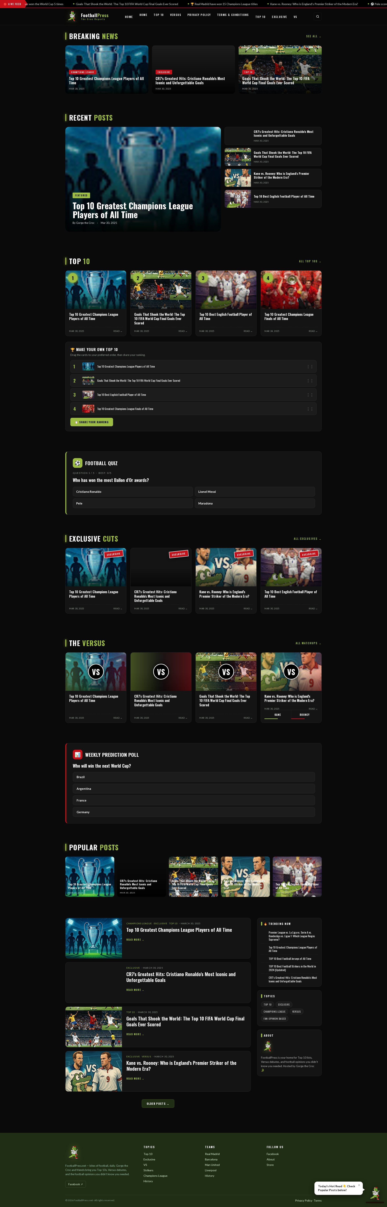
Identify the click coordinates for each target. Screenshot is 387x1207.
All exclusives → (308, 539)
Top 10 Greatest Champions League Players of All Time (179, 929)
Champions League (139, 923)
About (271, 1159)
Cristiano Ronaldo (88, 491)
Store (270, 1164)
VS (295, 17)
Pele (79, 503)
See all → (314, 36)
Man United (212, 1164)
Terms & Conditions (233, 15)
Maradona (205, 503)
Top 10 (159, 15)
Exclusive (279, 17)
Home (129, 17)
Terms (318, 1200)
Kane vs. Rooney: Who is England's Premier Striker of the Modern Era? (181, 1065)
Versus (175, 15)
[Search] (318, 17)
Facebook (273, 1154)
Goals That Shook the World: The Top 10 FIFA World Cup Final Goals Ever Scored (185, 1021)
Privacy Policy (199, 15)
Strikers (148, 1170)
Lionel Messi (207, 491)
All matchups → (309, 643)
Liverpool (210, 1170)
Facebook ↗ (75, 1184)
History (148, 1181)
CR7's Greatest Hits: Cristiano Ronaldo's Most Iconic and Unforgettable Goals (181, 976)
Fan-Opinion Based (275, 1018)
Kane (278, 715)
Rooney (305, 715)
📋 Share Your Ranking (92, 422)
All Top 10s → (310, 261)
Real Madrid (212, 1154)
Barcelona (211, 1159)
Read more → (135, 939)
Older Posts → (158, 1104)
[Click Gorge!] (375, 1195)
